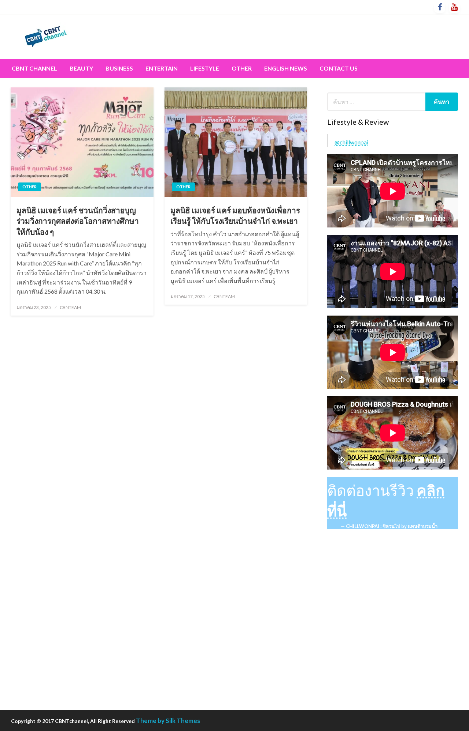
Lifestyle (204, 68)
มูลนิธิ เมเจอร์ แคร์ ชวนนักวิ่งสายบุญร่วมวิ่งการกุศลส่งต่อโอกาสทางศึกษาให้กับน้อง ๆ (77, 221)
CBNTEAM (70, 307)
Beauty (81, 68)
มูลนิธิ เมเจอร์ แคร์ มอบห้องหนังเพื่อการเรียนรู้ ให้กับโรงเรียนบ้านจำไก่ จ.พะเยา (235, 215)
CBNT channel (34, 68)
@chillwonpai (351, 142)
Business (119, 68)
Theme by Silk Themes (168, 720)
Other (242, 68)
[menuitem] (34, 68)
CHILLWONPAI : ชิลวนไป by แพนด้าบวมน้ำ (391, 526)
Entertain (161, 68)
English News (285, 68)
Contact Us (339, 68)
